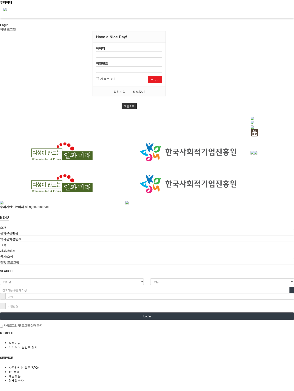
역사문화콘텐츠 (10, 239)
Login (147, 316)
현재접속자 (16, 380)
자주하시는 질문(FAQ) (24, 367)
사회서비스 (7, 250)
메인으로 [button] (129, 106)
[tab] (147, 227)
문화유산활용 (9, 233)
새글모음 (15, 376)
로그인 (154, 79)
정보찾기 (139, 91)
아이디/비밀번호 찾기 (23, 347)
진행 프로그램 (9, 262)
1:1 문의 (14, 371)
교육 (3, 245)
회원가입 (119, 91)
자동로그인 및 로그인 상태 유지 (22, 325)
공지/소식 (6, 256)
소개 (3, 227)
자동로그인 (107, 78)
